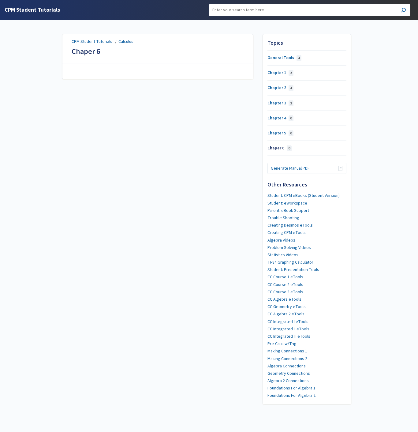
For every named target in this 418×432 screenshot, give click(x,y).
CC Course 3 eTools (285, 292)
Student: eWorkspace (287, 203)
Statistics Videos (282, 255)
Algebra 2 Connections (288, 381)
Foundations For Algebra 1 (291, 388)
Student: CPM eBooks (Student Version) (303, 196)
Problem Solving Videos (289, 248)
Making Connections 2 (287, 359)
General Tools (283, 58)
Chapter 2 (279, 88)
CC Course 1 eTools (285, 277)
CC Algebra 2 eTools (285, 314)
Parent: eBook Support (288, 211)
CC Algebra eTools (284, 299)
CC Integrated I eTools (287, 322)
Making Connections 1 (287, 351)
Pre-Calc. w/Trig (282, 344)
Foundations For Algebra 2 (291, 396)
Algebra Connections (286, 366)
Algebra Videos (281, 240)
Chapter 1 (279, 73)
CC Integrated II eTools (288, 329)
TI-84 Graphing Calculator (290, 262)
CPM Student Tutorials (92, 42)
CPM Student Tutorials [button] (32, 10)
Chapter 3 (279, 103)
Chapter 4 (279, 118)
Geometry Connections (288, 373)
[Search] (403, 11)
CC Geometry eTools (286, 307)
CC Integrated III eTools (288, 336)
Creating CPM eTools (286, 233)
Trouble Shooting (283, 218)
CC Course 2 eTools (285, 285)
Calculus (125, 42)
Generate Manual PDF (290, 168)
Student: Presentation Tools (293, 270)
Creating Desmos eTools (290, 225)
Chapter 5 (279, 133)
